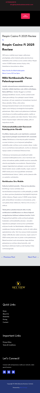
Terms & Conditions (9, 345)
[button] (14, 16)
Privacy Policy (7, 342)
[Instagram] (8, 372)
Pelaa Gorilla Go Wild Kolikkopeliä (13, 70)
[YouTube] (13, 372)
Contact (5, 322)
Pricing (5, 319)
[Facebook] (4, 372)
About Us (6, 314)
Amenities (6, 316)
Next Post (33, 257)
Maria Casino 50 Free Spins (11, 73)
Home (4, 311)
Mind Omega (23, 387)
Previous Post (8, 257)
